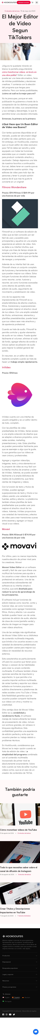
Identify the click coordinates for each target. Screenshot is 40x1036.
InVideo (6, 367)
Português (8, 1001)
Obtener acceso (23, 2)
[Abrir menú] (36, 2)
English (7, 997)
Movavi (6, 529)
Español (17, 997)
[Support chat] (36, 1032)
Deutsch (27, 997)
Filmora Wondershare (14, 187)
